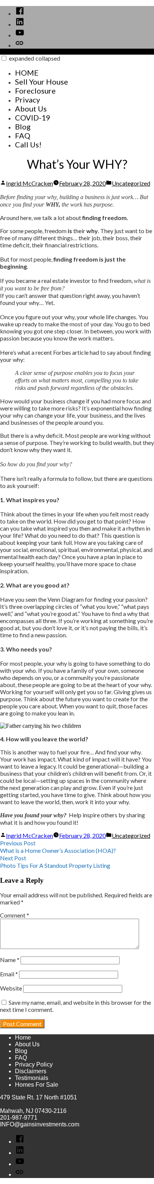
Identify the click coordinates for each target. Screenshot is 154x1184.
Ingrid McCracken (29, 183)
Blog (23, 126)
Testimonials (31, 1078)
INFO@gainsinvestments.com (39, 1124)
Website (11, 988)
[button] (3, 58)
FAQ (22, 135)
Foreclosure (35, 90)
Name (9, 959)
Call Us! (28, 144)
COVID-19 (32, 117)
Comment (14, 915)
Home (23, 1037)
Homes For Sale (36, 1084)
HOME (26, 72)
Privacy (27, 99)
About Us (31, 108)
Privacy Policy (34, 1064)
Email (9, 973)
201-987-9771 (18, 1117)
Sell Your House (41, 81)
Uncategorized (131, 183)
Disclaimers (30, 1071)
